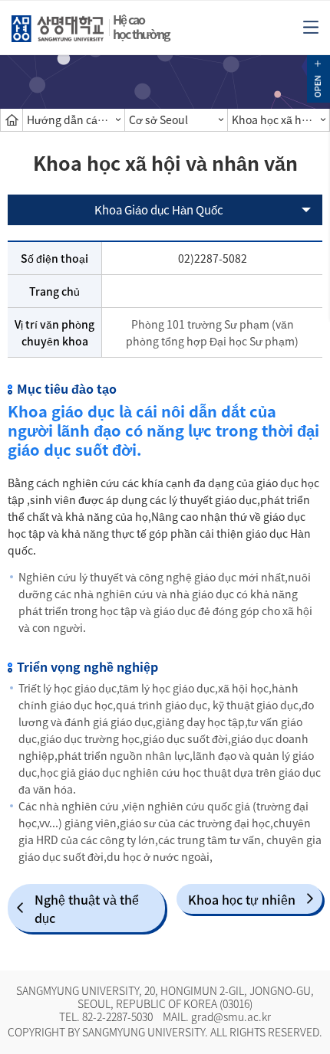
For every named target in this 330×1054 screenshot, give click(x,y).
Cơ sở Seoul (158, 119)
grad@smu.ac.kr (231, 1016)
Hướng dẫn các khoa (75, 119)
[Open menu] (310, 26)
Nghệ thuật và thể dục (87, 908)
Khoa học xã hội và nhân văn (280, 119)
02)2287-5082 (212, 258)
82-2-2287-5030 (117, 1016)
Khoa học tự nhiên (241, 899)
